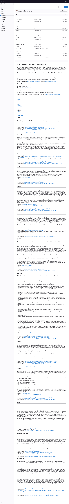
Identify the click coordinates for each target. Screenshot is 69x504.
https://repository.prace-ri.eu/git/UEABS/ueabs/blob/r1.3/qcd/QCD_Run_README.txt (39, 430)
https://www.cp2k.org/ (26, 177)
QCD (19, 111)
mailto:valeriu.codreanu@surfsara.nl (33, 81)
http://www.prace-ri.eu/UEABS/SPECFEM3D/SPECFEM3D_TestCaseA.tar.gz (36, 492)
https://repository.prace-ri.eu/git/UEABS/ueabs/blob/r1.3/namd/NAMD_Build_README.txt (40, 362)
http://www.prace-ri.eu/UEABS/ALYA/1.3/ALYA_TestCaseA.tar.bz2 (34, 129)
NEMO (19, 109)
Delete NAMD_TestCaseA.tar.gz (39, 35)
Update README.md (37, 19)
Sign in (66, 1)
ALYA (19, 99)
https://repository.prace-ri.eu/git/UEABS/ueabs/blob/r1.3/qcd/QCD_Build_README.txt (40, 428)
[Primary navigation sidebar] (1, 4)
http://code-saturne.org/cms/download (31, 156)
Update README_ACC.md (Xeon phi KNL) (25, 10)
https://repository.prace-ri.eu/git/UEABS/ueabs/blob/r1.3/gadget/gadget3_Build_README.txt (41, 208)
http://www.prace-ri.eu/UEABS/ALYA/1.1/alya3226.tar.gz (34, 127)
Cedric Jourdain (21, 11)
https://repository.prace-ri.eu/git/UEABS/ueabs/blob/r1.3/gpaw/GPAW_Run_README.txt (39, 270)
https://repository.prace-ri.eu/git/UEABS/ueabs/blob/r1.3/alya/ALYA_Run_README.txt (39, 132)
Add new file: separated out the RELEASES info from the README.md (41, 57)
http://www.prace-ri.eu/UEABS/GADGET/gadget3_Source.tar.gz (36, 205)
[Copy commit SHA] (66, 11)
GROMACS (20, 106)
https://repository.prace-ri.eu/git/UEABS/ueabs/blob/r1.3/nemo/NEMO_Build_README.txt (40, 397)
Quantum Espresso (21, 112)
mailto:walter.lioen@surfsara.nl (50, 81)
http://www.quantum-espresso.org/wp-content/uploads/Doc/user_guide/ (39, 452)
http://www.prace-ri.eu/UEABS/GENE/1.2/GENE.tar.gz (34, 230)
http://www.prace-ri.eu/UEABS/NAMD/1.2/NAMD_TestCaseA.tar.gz (34, 363)
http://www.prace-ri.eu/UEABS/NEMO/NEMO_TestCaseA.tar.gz (34, 398)
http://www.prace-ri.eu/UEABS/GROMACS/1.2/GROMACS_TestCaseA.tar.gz (36, 336)
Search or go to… (8, 3)
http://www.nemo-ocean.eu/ (27, 393)
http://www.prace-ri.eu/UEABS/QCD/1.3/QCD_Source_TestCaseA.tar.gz (37, 426)
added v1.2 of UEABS (37, 37)
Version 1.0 (35, 26)
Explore (4, 1)
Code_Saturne (20, 100)
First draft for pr (36, 23)
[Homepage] (1, 1)
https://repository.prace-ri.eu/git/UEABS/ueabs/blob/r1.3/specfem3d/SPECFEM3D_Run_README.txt (41, 495)
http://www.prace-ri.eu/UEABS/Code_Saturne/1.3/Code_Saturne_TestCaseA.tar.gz (37, 161)
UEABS (16, 3)
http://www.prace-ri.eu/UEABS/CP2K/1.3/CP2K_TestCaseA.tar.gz (34, 181)
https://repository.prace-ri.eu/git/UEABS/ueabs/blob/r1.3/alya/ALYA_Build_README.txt (40, 128)
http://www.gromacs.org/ (26, 332)
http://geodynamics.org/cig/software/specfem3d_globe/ (32, 486)
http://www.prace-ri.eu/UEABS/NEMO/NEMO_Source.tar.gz (35, 394)
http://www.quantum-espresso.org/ (28, 450)
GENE (19, 104)
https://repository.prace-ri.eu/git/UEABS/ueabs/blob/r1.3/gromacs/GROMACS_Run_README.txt (41, 338)
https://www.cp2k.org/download (30, 178)
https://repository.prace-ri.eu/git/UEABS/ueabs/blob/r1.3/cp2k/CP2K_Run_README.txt (39, 183)
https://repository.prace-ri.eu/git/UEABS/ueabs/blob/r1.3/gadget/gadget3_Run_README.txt (40, 210)
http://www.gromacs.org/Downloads (31, 333)
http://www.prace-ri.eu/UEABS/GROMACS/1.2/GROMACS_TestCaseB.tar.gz (36, 337)
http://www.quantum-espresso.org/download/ (33, 451)
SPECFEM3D (20, 115)
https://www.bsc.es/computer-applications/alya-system (31, 126)
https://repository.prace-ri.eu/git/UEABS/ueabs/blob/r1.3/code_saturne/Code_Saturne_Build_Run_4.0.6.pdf (43, 159)
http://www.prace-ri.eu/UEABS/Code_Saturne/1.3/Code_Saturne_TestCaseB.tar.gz (37, 162)
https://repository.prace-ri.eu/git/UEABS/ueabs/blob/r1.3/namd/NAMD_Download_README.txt (41, 361)
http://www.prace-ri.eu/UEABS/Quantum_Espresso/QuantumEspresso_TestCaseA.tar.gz (38, 453)
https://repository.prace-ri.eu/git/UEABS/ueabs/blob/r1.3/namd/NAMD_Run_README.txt (39, 366)
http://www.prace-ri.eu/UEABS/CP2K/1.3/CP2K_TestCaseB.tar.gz (34, 182)
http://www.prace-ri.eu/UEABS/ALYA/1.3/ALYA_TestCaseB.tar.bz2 (34, 130)
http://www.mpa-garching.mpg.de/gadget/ (29, 204)
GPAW (19, 105)
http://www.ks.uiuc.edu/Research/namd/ (29, 360)
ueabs (28, 6)
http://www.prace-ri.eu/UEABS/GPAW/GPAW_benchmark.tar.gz (34, 269)
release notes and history (26, 87)
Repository (23, 3)
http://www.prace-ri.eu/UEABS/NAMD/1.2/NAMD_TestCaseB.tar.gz (34, 364)
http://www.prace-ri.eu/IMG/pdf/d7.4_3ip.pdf (52, 94)
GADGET (19, 103)
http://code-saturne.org (26, 155)
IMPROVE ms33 (36, 53)
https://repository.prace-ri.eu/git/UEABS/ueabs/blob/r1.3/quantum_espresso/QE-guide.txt (40, 456)
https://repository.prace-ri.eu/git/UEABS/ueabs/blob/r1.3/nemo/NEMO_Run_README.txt (39, 399)
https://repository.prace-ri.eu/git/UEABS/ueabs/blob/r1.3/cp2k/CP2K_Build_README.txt (40, 179)
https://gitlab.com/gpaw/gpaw (30, 266)
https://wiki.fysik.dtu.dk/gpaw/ (27, 265)
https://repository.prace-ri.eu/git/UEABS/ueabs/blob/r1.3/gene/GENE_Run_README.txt (39, 236)
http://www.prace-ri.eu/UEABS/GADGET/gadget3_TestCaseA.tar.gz (34, 209)
